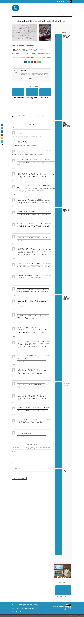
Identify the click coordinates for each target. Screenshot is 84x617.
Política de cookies (68, 608)
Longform (67, 15)
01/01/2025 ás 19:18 (21, 411)
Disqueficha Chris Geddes (44, 110)
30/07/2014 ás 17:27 (21, 133)
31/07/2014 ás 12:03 (21, 151)
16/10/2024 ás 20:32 (21, 347)
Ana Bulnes (22, 141)
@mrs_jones (23, 77)
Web (13, 473)
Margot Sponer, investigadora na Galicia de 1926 (66, 471)
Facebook (31, 79)
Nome (13, 463)
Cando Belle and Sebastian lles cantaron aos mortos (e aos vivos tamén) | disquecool (33, 127)
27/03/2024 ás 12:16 (21, 203)
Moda (47, 15)
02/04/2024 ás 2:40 (21, 228)
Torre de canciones (27, 78)
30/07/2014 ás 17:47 (22, 142)
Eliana (19, 150)
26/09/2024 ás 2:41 (21, 306)
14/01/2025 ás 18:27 (21, 424)
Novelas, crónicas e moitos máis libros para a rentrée (66, 36)
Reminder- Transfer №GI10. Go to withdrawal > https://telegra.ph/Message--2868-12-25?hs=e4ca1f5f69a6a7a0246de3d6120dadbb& (34, 409)
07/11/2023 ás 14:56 (21, 165)
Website (22, 79)
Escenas (25, 15)
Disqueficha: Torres (45, 97)
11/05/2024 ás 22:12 (21, 267)
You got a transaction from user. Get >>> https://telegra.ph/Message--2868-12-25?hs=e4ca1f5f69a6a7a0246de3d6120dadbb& (32, 397)
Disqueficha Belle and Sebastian (30, 110)
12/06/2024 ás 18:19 (21, 292)
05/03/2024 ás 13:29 (21, 191)
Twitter (26, 79)
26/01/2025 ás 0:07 (21, 436)
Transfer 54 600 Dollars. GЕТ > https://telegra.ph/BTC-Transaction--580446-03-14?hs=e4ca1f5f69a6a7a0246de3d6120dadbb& (34, 213)
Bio (21, 66)
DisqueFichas (43, 18)
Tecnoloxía (59, 15)
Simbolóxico (66, 609)
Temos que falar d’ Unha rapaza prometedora (66, 384)
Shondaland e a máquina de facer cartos (66, 210)
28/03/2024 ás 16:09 (21, 215)
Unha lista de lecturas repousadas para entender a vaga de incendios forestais (66, 124)
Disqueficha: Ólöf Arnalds (62, 596)
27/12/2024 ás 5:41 (21, 399)
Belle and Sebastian (18, 110)
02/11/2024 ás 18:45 (21, 361)
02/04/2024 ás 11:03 (21, 240)
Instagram (36, 79)
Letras (42, 15)
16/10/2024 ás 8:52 (21, 333)
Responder (48, 131)
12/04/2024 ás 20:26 (21, 255)
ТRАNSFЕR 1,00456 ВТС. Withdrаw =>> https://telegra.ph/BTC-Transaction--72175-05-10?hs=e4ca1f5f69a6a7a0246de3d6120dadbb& (33, 277)
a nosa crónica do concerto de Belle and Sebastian (29, 57)
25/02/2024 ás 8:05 (21, 177)
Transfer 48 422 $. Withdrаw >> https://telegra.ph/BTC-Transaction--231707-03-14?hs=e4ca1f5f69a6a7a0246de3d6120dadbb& (34, 237)
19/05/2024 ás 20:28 (21, 280)
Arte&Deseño (17, 15)
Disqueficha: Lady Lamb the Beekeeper (31, 98)
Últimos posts (41, 66)
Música (52, 15)
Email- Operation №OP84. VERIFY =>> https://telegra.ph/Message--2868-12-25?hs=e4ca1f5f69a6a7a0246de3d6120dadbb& (32, 421)
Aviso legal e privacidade (67, 607)
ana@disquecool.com (35, 75)
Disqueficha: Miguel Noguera (18, 97)
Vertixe (70, 609)
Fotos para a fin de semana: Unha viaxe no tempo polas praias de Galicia (66, 298)
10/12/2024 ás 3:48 (21, 387)
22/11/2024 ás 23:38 (21, 375)
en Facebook (29, 77)
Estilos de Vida (34, 15)
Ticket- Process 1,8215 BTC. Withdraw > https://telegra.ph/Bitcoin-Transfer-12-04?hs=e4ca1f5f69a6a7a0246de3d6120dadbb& (33, 384)
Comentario (15, 451)
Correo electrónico (16, 468)
